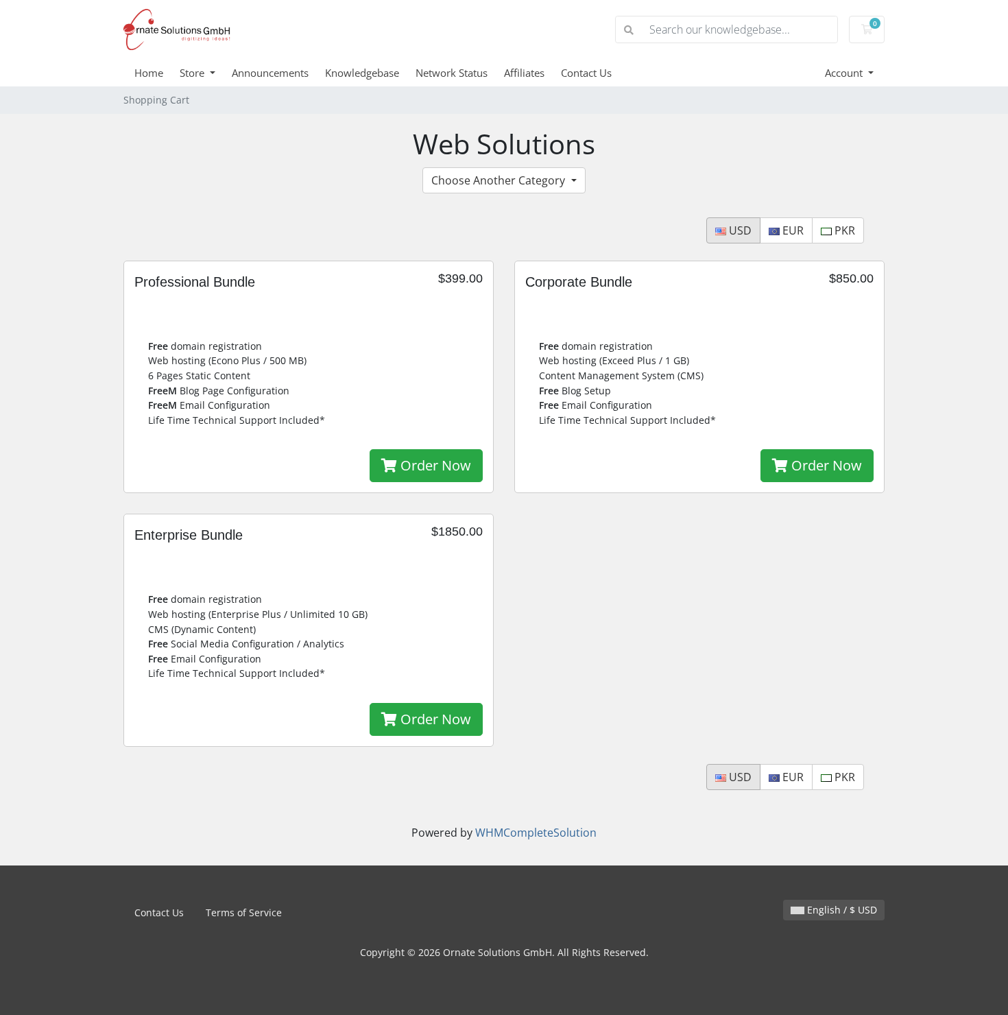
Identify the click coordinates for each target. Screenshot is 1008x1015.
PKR (843, 230)
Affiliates (524, 73)
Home (148, 73)
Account (845, 73)
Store (193, 73)
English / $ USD (840, 909)
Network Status (452, 73)
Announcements (270, 73)
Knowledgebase (362, 73)
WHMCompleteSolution (536, 832)
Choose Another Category (499, 180)
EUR (792, 230)
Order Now (434, 465)
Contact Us (586, 73)
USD (739, 230)
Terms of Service (244, 912)
